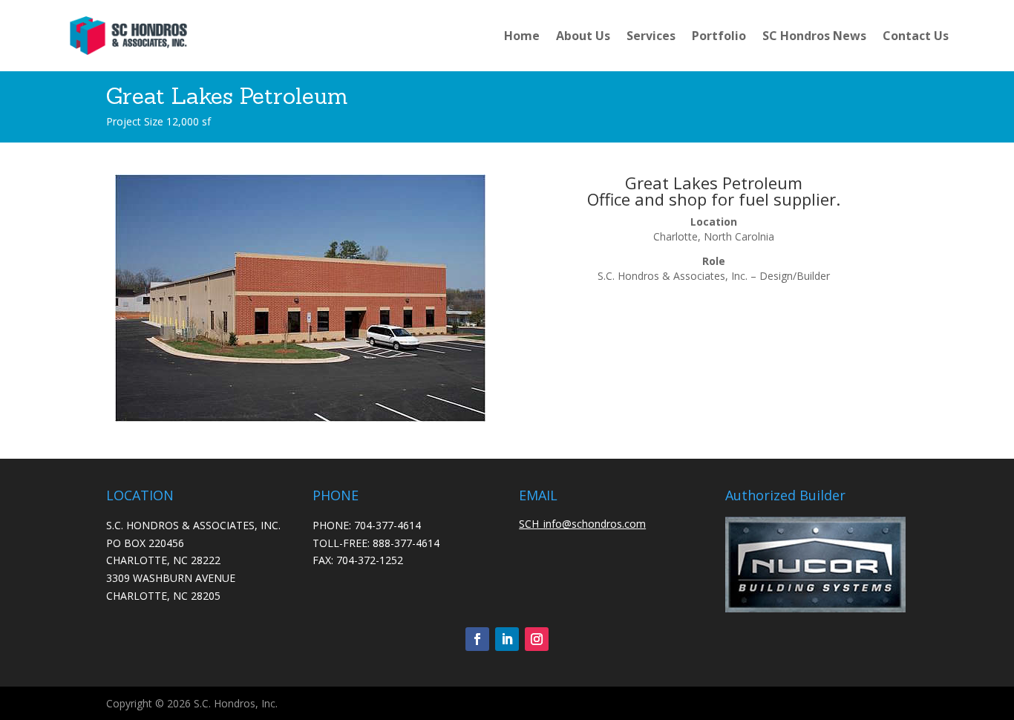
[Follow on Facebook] (477, 639)
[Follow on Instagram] (537, 639)
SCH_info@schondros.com (582, 524)
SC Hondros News (814, 35)
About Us (583, 35)
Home (522, 35)
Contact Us (916, 35)
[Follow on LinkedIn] (507, 639)
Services (651, 35)
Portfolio (719, 35)
